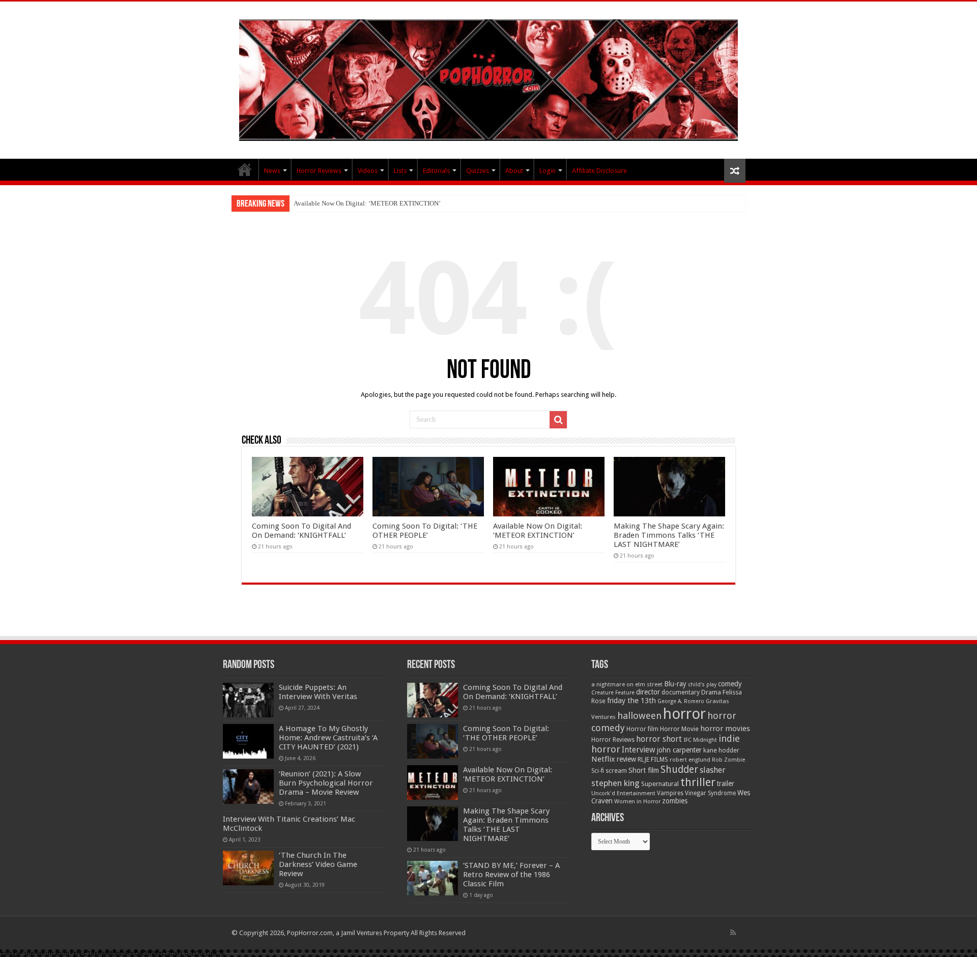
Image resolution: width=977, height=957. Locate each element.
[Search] (558, 419)
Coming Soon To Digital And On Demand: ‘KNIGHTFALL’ (301, 530)
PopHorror (245, 169)
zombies (674, 801)
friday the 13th (631, 700)
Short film (643, 770)
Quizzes (477, 171)
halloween (639, 715)
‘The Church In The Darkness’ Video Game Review (318, 864)
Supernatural (660, 784)
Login (547, 171)
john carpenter (679, 750)
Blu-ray (675, 684)
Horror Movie (679, 729)
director (648, 692)
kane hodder (721, 750)
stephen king (615, 783)
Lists (400, 171)
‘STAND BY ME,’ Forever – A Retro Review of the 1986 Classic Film (511, 874)
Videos (368, 171)
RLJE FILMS (653, 759)
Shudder (679, 769)
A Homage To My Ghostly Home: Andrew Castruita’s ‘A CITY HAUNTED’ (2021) (328, 737)
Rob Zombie (728, 760)
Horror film (642, 729)
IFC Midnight (700, 739)
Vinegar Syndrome (710, 793)
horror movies (725, 728)
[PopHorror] (488, 78)
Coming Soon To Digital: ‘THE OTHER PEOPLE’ (424, 530)
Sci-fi (597, 770)
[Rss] (733, 932)
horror (684, 713)
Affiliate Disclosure (599, 171)
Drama (711, 692)
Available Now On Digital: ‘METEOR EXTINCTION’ (367, 203)
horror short (659, 739)
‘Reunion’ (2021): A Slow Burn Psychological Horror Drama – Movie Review (326, 783)
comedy (730, 684)
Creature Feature (613, 692)
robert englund (690, 759)
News (272, 171)
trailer (725, 783)
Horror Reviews (319, 171)
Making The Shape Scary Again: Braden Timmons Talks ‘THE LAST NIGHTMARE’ (669, 535)
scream (616, 770)
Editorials (436, 171)
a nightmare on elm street (627, 684)
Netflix (603, 759)
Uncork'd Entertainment (623, 793)
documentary (681, 692)
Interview (638, 750)
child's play (702, 684)
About (514, 171)
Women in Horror (637, 801)
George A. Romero (680, 701)
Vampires (670, 793)
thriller (697, 782)
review (626, 759)
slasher (713, 770)
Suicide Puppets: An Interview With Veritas (318, 692)
